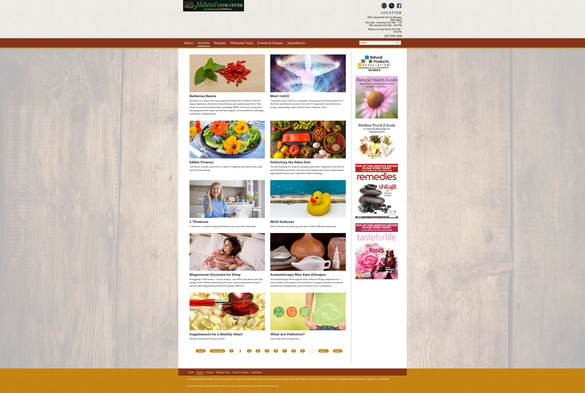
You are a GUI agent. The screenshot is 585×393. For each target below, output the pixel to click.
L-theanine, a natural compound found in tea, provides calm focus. (223, 226)
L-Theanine (199, 221)
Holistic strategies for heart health (207, 338)
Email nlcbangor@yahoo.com (384, 5)
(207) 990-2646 (393, 35)
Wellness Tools (241, 43)
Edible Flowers (201, 162)
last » (338, 350)
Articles (203, 43)
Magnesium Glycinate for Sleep (215, 274)
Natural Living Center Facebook (399, 5)
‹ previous (217, 350)
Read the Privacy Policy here (268, 386)
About (188, 43)
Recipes (220, 43)
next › (323, 350)
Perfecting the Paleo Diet (290, 162)
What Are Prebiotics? (287, 334)
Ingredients (296, 43)
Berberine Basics (203, 96)
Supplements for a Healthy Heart (216, 334)
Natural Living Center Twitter (391, 5)
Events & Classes (270, 43)
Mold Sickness (282, 221)
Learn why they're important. (285, 338)
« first (200, 350)
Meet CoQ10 (279, 96)
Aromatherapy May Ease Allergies (298, 274)
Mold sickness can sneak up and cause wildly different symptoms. (303, 226)
